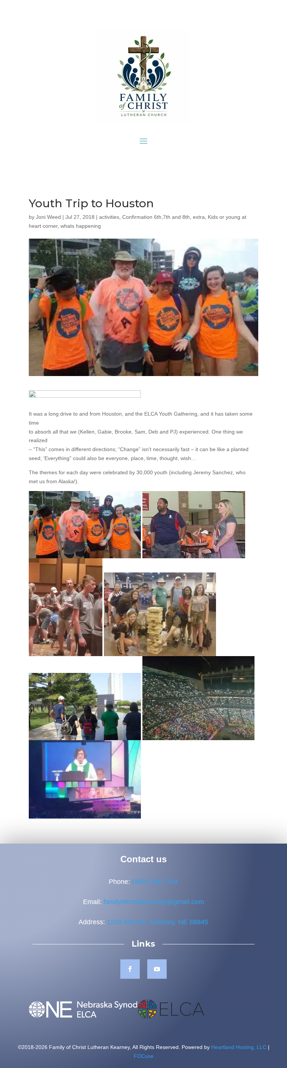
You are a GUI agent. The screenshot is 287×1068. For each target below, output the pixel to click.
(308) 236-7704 (155, 881)
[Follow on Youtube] (157, 969)
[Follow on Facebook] (130, 969)
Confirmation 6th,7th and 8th (156, 217)
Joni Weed (48, 217)
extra (199, 217)
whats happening (81, 226)
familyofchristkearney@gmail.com (154, 902)
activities (109, 217)
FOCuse (144, 1056)
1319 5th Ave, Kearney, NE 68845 (157, 922)
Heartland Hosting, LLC (238, 1047)
